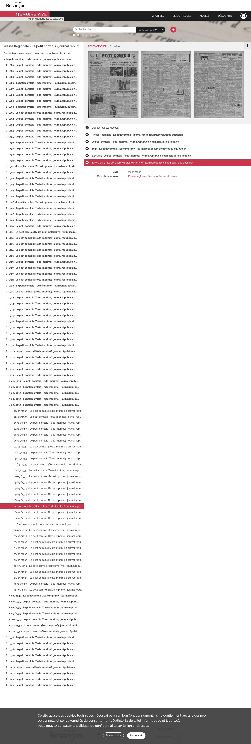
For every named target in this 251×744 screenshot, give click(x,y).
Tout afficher (97, 46)
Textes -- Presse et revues (162, 176)
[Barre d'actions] (247, 45)
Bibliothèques (182, 15)
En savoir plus (113, 735)
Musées (205, 15)
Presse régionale (137, 176)
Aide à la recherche (86, 35)
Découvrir (225, 15)
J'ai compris (136, 735)
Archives (158, 15)
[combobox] (150, 30)
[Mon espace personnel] (243, 16)
